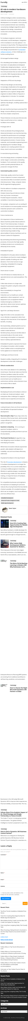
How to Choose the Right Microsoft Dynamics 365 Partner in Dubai (18, 689)
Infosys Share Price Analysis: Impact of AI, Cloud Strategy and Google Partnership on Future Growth (14, 814)
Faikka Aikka (4, 947)
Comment (4, 854)
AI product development (14, 462)
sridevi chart (4, 937)
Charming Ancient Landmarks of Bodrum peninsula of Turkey (13, 952)
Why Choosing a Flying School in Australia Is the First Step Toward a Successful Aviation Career (14, 931)
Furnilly (4, 2)
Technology (4, 6)
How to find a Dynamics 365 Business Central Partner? (13, 832)
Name (3, 873)
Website (3, 886)
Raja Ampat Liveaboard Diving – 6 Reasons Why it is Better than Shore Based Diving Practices (12, 958)
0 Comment (11, 14)
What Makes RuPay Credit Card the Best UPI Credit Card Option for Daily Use (14, 921)
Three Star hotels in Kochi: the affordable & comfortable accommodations (13, 964)
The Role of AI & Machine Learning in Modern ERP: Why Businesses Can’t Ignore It (18, 566)
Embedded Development (7, 498)
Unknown (3, 969)
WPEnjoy (23, 1017)
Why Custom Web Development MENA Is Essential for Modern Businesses (17, 545)
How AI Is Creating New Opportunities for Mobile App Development (18, 525)
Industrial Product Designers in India (10, 500)
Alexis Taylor (12, 508)
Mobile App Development (7, 503)
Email (2, 879)
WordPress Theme (15, 1017)
